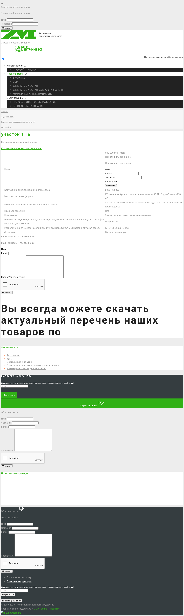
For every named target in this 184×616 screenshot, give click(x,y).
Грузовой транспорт (26, 69)
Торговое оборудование (28, 106)
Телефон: (6, 23)
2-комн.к (19, 77)
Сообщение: (7, 450)
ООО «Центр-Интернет (46, 608)
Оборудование (15, 98)
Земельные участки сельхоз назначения (38, 90)
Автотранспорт (15, 65)
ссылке (85, 332)
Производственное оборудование (34, 102)
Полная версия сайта (11, 601)
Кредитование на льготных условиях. (21, 148)
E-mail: (108, 173)
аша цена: (111, 181)
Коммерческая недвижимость (32, 94)
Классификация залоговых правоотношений (35, 491)
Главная (4, 112)
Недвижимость (15, 73)
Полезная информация (19, 581)
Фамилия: (6, 422)
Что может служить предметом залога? (32, 486)
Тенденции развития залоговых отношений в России (41, 497)
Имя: (3, 19)
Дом (15, 81)
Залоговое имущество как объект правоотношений (40, 480)
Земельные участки (25, 86)
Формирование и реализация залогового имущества (40, 503)
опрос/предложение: (13, 277)
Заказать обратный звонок (15, 42)
